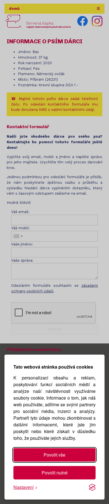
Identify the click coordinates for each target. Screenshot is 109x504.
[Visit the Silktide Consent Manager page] (92, 487)
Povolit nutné (55, 472)
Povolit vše (54, 455)
